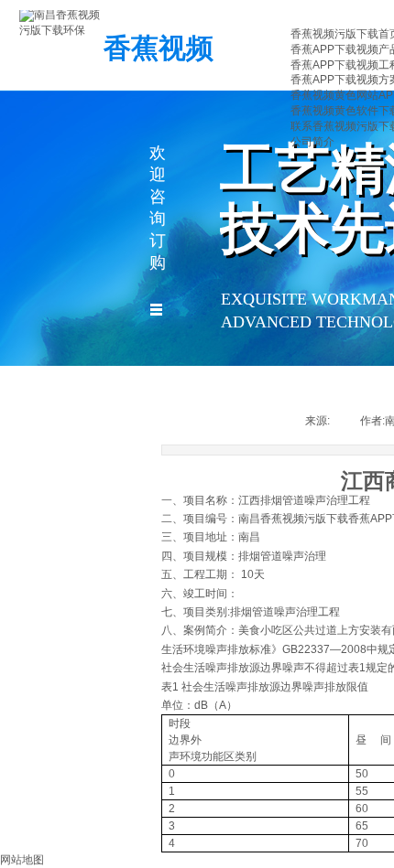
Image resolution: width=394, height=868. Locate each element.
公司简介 (312, 141)
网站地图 (22, 859)
